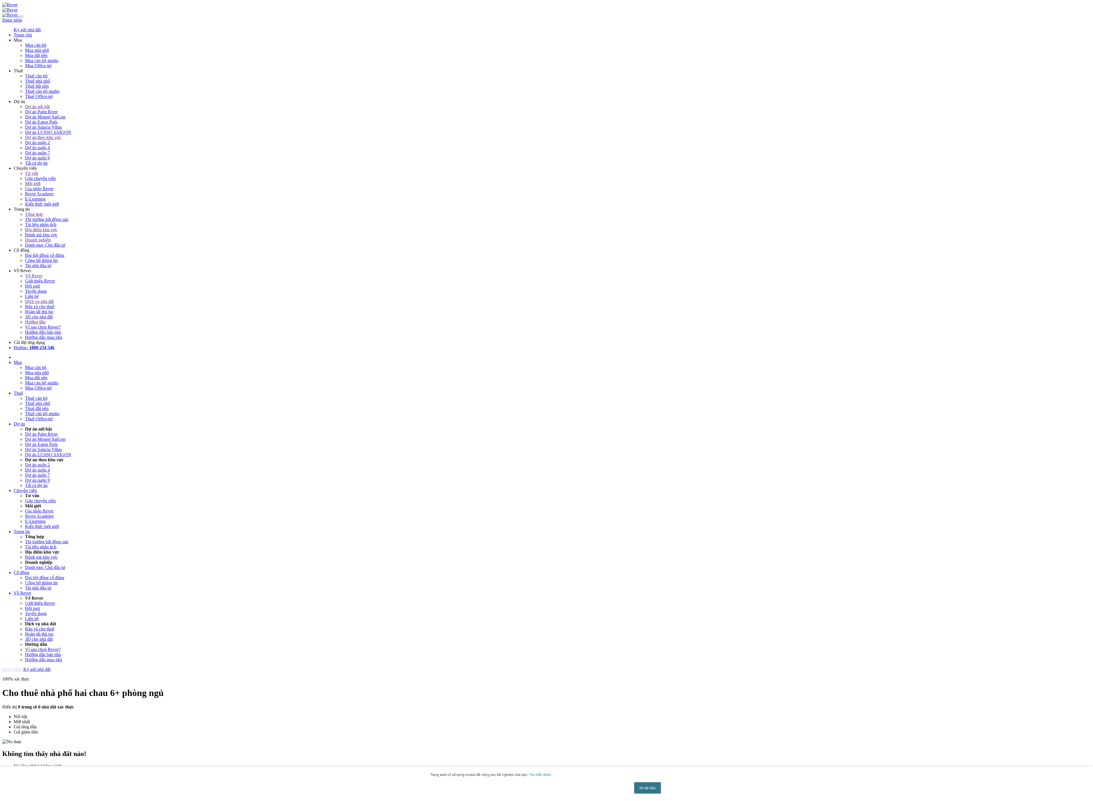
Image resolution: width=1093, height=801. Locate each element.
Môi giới (32, 183)
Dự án (19, 423)
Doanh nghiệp (38, 239)
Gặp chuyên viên (40, 178)
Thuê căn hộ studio (42, 91)
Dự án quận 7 (37, 152)
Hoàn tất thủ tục (39, 311)
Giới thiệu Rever (40, 280)
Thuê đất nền (37, 86)
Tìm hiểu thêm (540, 774)
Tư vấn (31, 173)
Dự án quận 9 (37, 157)
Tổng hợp (34, 214)
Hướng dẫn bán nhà (43, 332)
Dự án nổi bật (37, 106)
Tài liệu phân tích (40, 224)
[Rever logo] (10, 4)
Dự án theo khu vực (43, 137)
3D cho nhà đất (39, 316)
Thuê (18, 393)
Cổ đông (21, 572)
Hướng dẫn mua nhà (43, 337)
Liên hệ (32, 296)
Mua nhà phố (37, 50)
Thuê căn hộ (36, 75)
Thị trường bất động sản (46, 219)
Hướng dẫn (35, 321)
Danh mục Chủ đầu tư (45, 245)
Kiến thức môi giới (42, 204)
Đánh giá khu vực (41, 234)
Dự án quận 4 (37, 147)
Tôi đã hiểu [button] (647, 787)
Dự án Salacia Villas (43, 127)
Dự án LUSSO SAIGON (48, 132)
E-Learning (35, 198)
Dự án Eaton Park (41, 122)
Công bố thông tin (41, 260)
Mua (18, 362)
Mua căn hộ (35, 45)
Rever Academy (39, 193)
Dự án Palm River (41, 111)
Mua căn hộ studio (41, 60)
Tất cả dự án (36, 163)
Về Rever (33, 275)
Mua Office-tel (38, 65)
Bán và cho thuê (39, 306)
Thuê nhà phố (37, 81)
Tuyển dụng (36, 291)
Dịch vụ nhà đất (39, 301)
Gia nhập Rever (39, 188)
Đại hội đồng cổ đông (44, 255)
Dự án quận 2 (37, 142)
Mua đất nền (36, 55)
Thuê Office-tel (39, 96)
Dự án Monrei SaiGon (45, 116)
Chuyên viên (25, 490)
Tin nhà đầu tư (38, 265)
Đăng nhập (12, 20)
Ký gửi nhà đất (27, 29)
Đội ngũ (32, 286)
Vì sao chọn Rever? (43, 327)
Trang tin (22, 531)
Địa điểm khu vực (41, 229)
